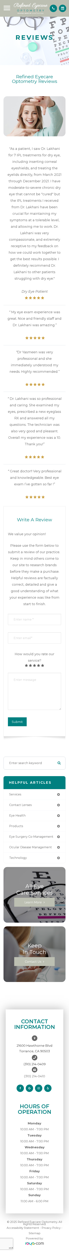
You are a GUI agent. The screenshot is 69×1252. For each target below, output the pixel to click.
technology (18, 858)
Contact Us (33, 961)
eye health (17, 815)
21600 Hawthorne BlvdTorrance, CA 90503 (34, 1048)
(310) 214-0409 (35, 1064)
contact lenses (20, 805)
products (16, 826)
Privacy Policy (51, 1228)
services (15, 794)
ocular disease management (30, 847)
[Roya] (34, 1244)
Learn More (33, 902)
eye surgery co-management (31, 836)
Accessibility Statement (23, 1228)
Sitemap (34, 1233)
